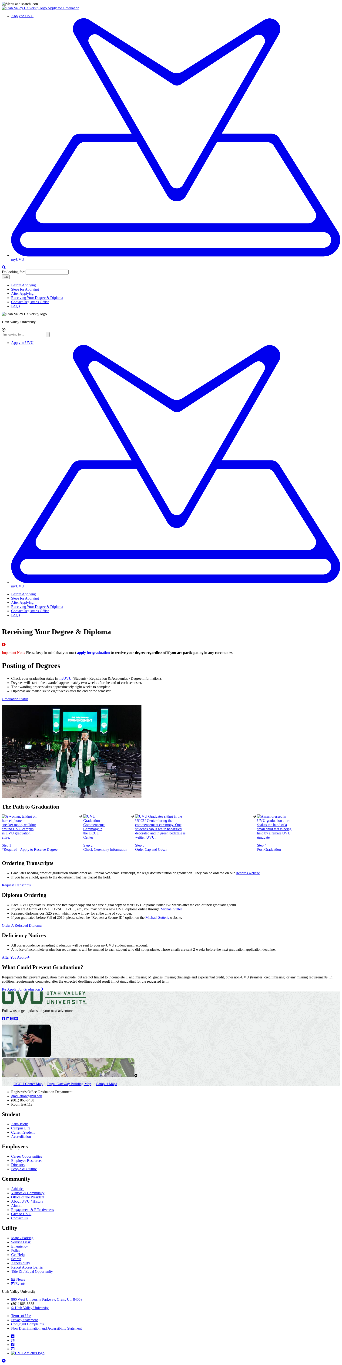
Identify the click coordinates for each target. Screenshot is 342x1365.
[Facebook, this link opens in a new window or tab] (4, 1019)
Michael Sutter (171, 909)
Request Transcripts (16, 885)
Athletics (17, 1189)
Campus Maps (106, 1084)
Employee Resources (26, 1161)
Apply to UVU (22, 16)
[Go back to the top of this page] (4, 1361)
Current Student (22, 1132)
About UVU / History (27, 1201)
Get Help (18, 1255)
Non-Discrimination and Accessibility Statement (46, 1328)
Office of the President (27, 1197)
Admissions (19, 1124)
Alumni (16, 1205)
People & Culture (24, 1169)
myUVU (65, 678)
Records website (248, 873)
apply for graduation (93, 653)
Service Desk (21, 1242)
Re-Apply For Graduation (21, 989)
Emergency (19, 1246)
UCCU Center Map (28, 1084)
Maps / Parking (22, 1238)
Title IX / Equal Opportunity (32, 1271)
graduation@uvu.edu (26, 1096)
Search (16, 1259)
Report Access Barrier (27, 1267)
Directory (18, 1165)
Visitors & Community (27, 1193)
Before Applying (23, 285)
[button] (171, 4)
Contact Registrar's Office (30, 302)
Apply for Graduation (63, 8)
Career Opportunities (26, 1156)
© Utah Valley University (30, 1308)
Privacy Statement (24, 1320)
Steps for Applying (25, 289)
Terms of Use (21, 1316)
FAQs (15, 306)
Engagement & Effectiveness (32, 1210)
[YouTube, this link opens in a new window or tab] (16, 1019)
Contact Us (19, 1218)
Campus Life (20, 1128)
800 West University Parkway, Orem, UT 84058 (46, 1299)
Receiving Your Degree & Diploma (37, 298)
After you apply (14, 957)
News (20, 1279)
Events (20, 1284)
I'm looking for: (13, 272)
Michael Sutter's (157, 917)
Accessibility (20, 1263)
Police (15, 1250)
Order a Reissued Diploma (22, 925)
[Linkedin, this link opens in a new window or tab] (8, 1019)
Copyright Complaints (27, 1324)
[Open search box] (4, 267)
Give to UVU (21, 1214)
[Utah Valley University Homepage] (24, 8)
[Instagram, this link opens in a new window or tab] (12, 1019)
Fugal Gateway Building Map (69, 1084)
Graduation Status (15, 699)
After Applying (22, 293)
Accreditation (21, 1137)
